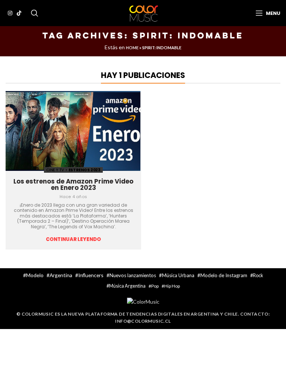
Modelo (35, 275)
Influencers (91, 275)
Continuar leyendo (73, 239)
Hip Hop (172, 286)
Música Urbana (178, 275)
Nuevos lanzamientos (132, 275)
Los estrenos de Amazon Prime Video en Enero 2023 (73, 184)
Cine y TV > (57, 170)
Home (132, 47)
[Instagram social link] (10, 13)
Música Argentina (127, 286)
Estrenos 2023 (85, 170)
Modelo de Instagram (223, 275)
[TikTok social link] (19, 13)
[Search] (34, 13)
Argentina (61, 275)
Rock (258, 275)
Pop (155, 286)
